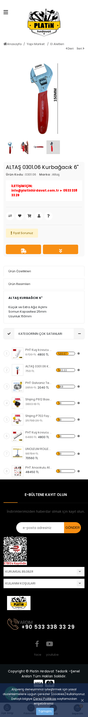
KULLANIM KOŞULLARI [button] (20, 583)
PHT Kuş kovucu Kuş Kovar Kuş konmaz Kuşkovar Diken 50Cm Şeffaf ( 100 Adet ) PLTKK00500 (38, 350)
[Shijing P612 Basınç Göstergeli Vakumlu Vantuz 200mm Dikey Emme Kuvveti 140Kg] (17, 403)
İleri (80, 48)
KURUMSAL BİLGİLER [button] (19, 571)
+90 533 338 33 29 (48, 627)
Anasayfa (14, 44)
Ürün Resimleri (19, 284)
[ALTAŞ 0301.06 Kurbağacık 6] (17, 370)
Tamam (45, 711)
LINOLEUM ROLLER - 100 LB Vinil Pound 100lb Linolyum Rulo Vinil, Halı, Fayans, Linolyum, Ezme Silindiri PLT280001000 (38, 449)
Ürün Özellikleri (19, 271)
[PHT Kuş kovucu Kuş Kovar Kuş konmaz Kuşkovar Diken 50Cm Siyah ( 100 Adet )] (17, 436)
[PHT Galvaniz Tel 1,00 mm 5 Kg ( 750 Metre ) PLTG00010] (17, 386)
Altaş (56, 174)
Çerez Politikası (44, 698)
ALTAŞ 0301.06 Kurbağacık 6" (38, 366)
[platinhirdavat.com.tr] (44, 24)
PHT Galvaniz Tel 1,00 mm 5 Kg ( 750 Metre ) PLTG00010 (38, 383)
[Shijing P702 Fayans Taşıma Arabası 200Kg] (17, 419)
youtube (49, 644)
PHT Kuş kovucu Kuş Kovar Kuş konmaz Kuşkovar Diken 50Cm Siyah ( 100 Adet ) (38, 432)
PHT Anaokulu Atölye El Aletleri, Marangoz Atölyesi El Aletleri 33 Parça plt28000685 (38, 467)
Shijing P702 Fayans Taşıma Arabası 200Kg (38, 416)
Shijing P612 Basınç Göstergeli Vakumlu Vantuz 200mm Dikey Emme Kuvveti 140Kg (38, 399)
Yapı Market (36, 44)
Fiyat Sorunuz (23, 233)
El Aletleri (57, 44)
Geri (70, 48)
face (37, 644)
